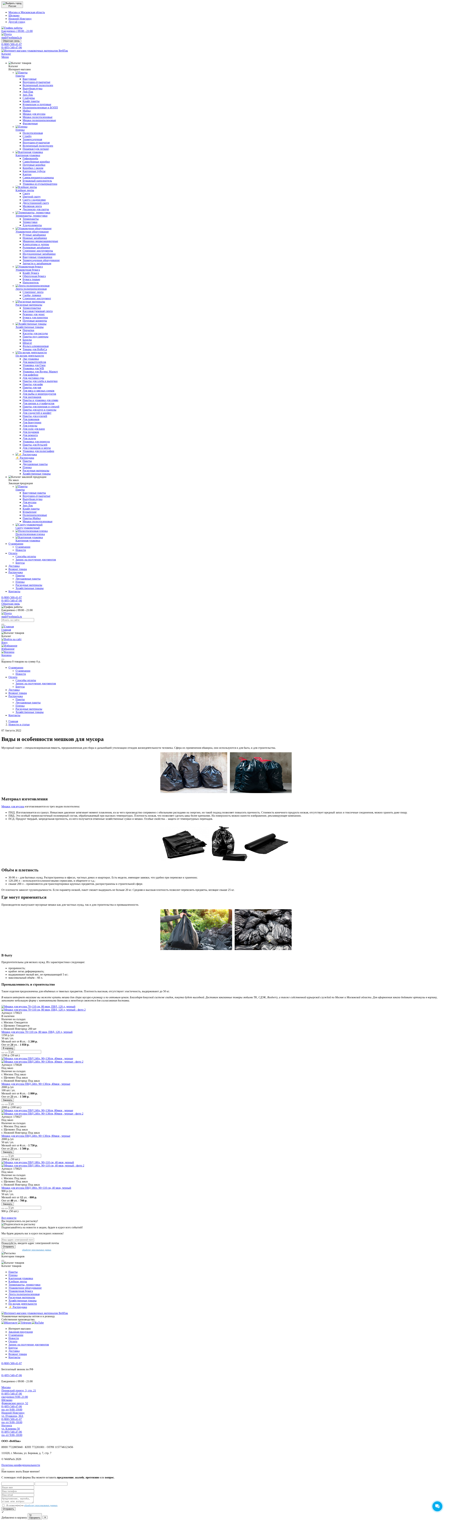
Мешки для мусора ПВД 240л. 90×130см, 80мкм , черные (35, 1135)
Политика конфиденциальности (20, 1465)
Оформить (34, 1517)
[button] (12, 4)
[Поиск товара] (2, 624)
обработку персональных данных (36, 1250)
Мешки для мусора (12, 806)
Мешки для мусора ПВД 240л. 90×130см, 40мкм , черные (35, 1083)
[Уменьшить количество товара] (6, 1052)
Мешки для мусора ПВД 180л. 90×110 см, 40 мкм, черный (36, 1187)
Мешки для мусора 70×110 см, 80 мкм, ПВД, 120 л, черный (37, 1031)
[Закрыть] (2, 659)
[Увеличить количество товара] (2, 1052)
